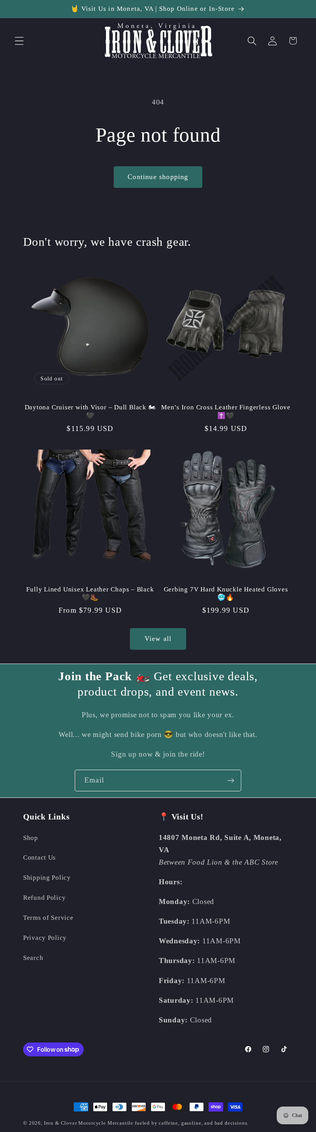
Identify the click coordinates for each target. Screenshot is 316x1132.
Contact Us (39, 857)
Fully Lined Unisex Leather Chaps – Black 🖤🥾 (90, 593)
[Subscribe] (230, 780)
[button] (19, 40)
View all (158, 638)
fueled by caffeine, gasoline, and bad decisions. (192, 1123)
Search (33, 957)
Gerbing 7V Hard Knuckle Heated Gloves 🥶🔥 (226, 593)
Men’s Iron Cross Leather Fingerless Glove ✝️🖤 (226, 411)
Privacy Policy (45, 937)
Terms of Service (48, 917)
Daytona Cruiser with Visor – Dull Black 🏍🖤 (90, 411)
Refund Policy (44, 897)
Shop (30, 837)
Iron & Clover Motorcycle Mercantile (89, 1123)
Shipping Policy (47, 877)
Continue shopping (158, 177)
